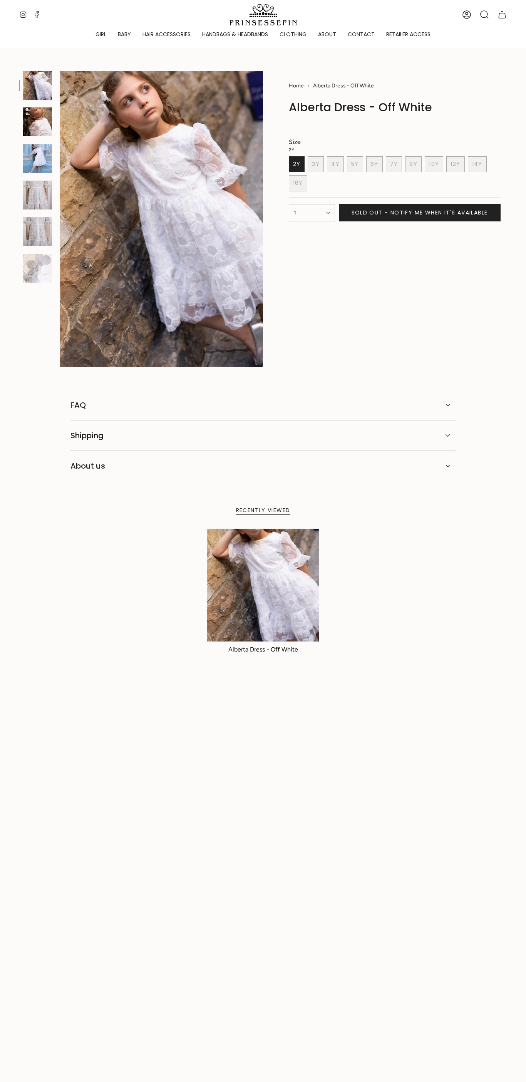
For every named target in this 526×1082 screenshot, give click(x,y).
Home (296, 85)
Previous (59, 219)
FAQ (78, 405)
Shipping (87, 435)
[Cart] (502, 14)
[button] (101, 34)
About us (87, 466)
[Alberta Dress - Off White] (263, 585)
